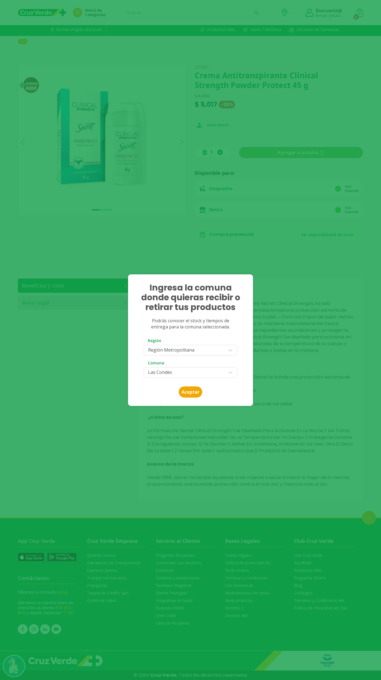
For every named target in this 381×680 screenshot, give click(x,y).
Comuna (156, 363)
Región (154, 340)
